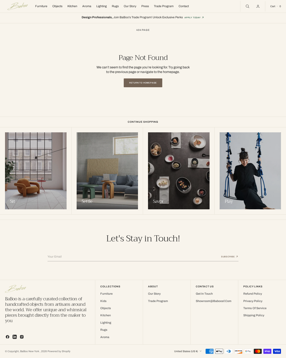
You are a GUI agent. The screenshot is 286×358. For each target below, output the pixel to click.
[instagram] (21, 336)
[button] (258, 6)
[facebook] (7, 336)
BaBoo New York (30, 351)
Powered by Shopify (59, 351)
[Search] (247, 6)
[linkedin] (14, 336)
